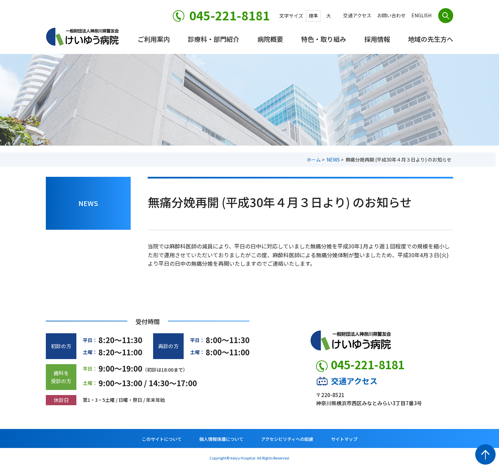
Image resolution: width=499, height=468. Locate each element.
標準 (313, 15)
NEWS (333, 159)
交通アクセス (354, 381)
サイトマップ (344, 439)
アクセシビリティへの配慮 (287, 439)
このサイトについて (162, 439)
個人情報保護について (221, 439)
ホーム (314, 159)
